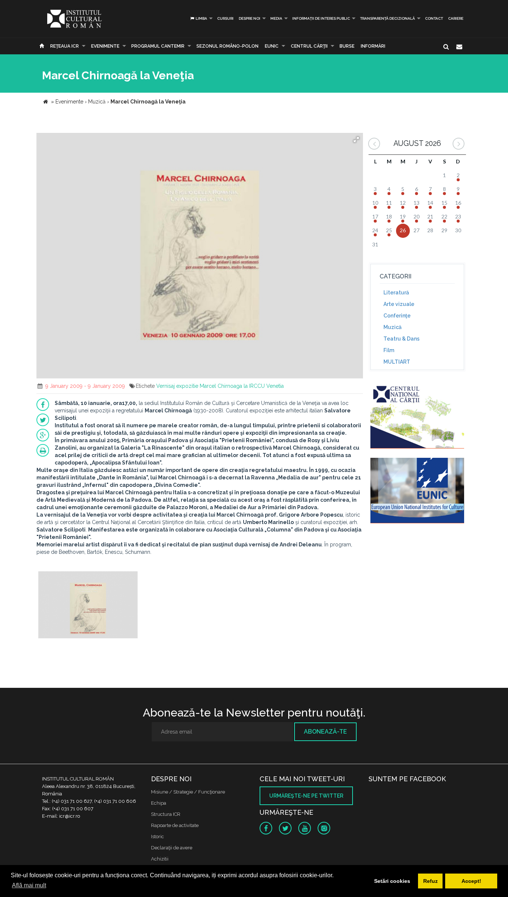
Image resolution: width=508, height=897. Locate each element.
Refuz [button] (430, 881)
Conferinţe (397, 316)
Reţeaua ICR (64, 46)
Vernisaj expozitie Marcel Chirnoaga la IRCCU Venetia (220, 386)
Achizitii (159, 859)
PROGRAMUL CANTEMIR (157, 46)
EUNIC (272, 46)
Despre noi (249, 18)
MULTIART (396, 362)
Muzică (392, 327)
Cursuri (225, 18)
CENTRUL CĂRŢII (309, 46)
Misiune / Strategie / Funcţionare (188, 792)
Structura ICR (165, 814)
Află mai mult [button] (29, 885)
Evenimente (105, 46)
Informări (373, 46)
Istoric (157, 836)
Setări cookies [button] (392, 881)
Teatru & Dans (401, 339)
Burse (347, 46)
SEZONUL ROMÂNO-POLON (227, 46)
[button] (356, 140)
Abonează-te (325, 731)
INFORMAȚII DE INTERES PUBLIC (321, 18)
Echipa (158, 803)
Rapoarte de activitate (175, 825)
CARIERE (455, 18)
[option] (87, 605)
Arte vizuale (398, 304)
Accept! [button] (471, 881)
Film (388, 350)
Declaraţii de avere (171, 847)
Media (276, 18)
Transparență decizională (387, 18)
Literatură (396, 293)
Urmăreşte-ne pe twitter (306, 796)
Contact (434, 18)
